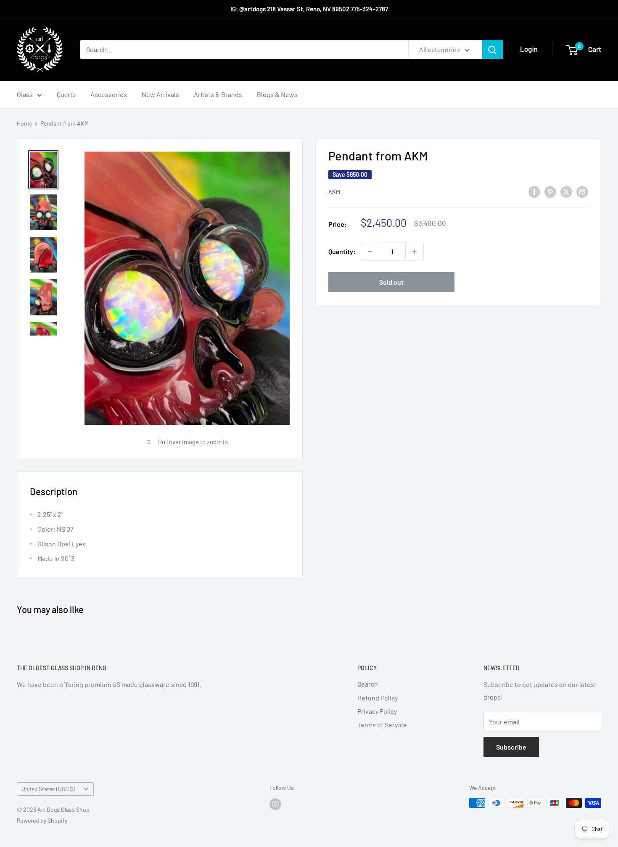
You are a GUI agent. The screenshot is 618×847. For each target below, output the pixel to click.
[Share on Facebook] (534, 191)
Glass (25, 94)
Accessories (108, 94)
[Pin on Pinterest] (550, 191)
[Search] (492, 49)
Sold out (391, 282)
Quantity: (342, 251)
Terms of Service (382, 725)
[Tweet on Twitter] (566, 191)
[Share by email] (582, 191)
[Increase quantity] (414, 251)
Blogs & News (277, 94)
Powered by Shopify (42, 820)
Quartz (66, 94)
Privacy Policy (377, 711)
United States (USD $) (48, 788)
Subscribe (511, 747)
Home (24, 123)
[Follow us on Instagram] (275, 804)
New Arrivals (160, 94)
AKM (334, 192)
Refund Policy (377, 698)
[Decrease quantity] (370, 251)
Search (367, 684)
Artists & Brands (218, 94)
